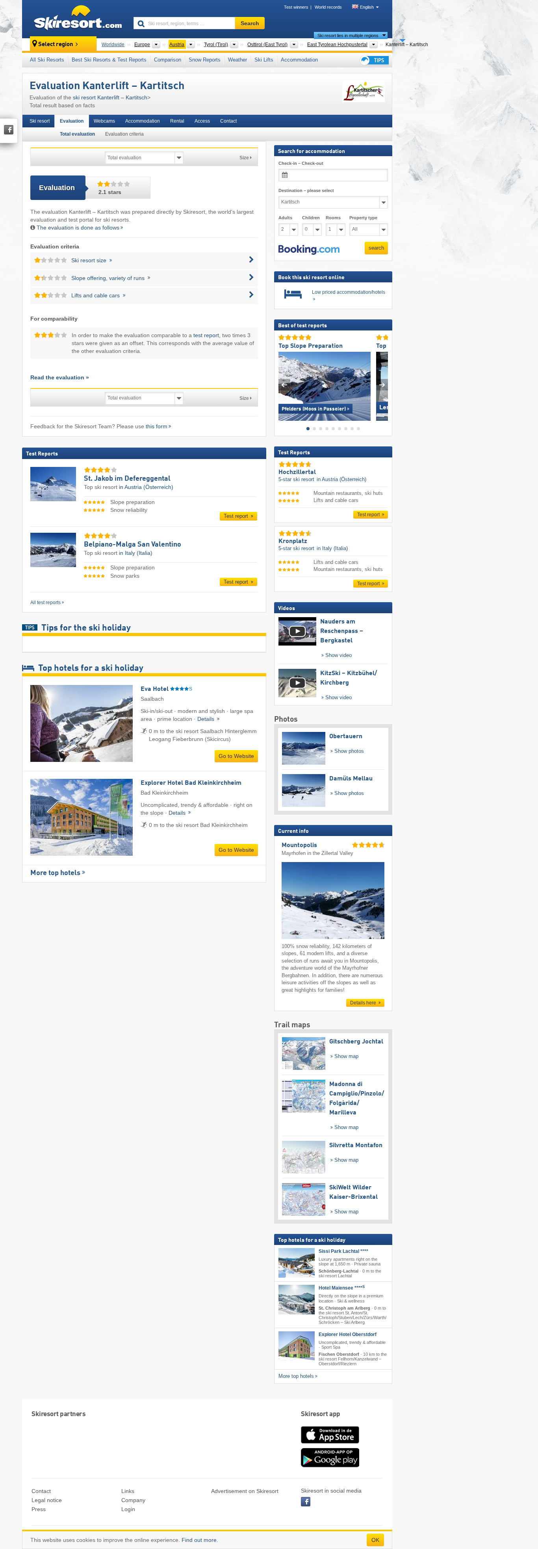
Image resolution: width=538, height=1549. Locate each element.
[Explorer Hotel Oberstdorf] (296, 1346)
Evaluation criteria (124, 134)
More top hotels (55, 873)
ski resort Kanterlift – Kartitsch (110, 97)
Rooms (333, 217)
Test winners (296, 7)
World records (328, 7)
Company (133, 1500)
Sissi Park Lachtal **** (343, 1251)
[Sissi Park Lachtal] (296, 1263)
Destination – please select (306, 190)
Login (128, 1509)
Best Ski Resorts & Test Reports (109, 60)
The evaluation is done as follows (78, 227)
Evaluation (71, 121)
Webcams (104, 121)
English (367, 7)
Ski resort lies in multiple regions (347, 35)
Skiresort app (320, 1414)
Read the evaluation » (59, 377)
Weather (237, 60)
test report (206, 335)
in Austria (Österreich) (146, 487)
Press (39, 1509)
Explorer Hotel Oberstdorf (348, 1334)
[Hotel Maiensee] (296, 1299)
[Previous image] (284, 384)
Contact (228, 121)
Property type (363, 217)
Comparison (167, 60)
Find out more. (200, 1540)
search (376, 248)
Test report (237, 516)
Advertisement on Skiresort (244, 1491)
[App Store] (330, 1444)
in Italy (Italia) (135, 553)
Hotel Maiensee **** (342, 1288)
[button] (308, 249)
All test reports (45, 602)
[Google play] (330, 1466)
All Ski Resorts (47, 60)
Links (127, 1491)
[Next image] (382, 384)
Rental (177, 121)
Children (311, 217)
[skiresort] (74, 19)
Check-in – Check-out (300, 163)
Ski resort (40, 121)
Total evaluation (77, 134)
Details (206, 719)
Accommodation (299, 60)
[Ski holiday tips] (373, 60)
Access (202, 121)
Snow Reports (205, 60)
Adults (285, 217)
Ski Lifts (263, 60)
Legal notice (47, 1500)
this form (156, 426)
